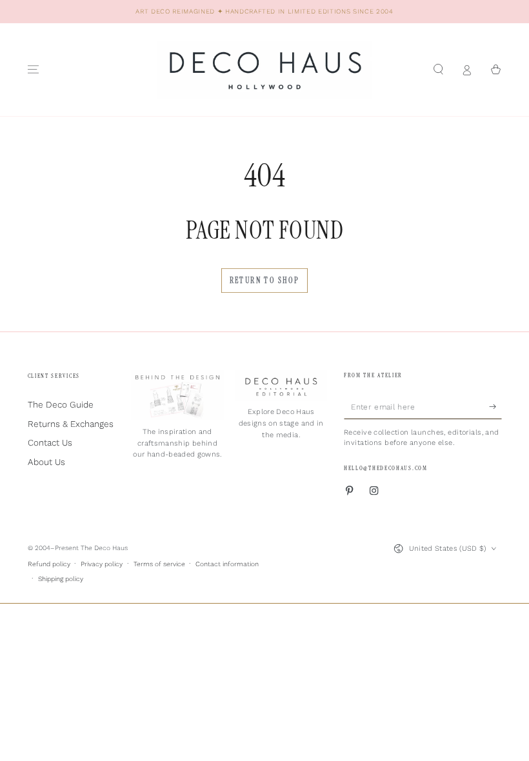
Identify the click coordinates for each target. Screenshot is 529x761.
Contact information (227, 564)
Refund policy (49, 564)
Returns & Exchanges (71, 424)
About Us (46, 462)
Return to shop (265, 280)
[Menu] (33, 69)
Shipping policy (60, 578)
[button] (438, 69)
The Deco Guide (61, 404)
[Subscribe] (495, 407)
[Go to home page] (264, 70)
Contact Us (50, 442)
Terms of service (159, 564)
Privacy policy (102, 564)
